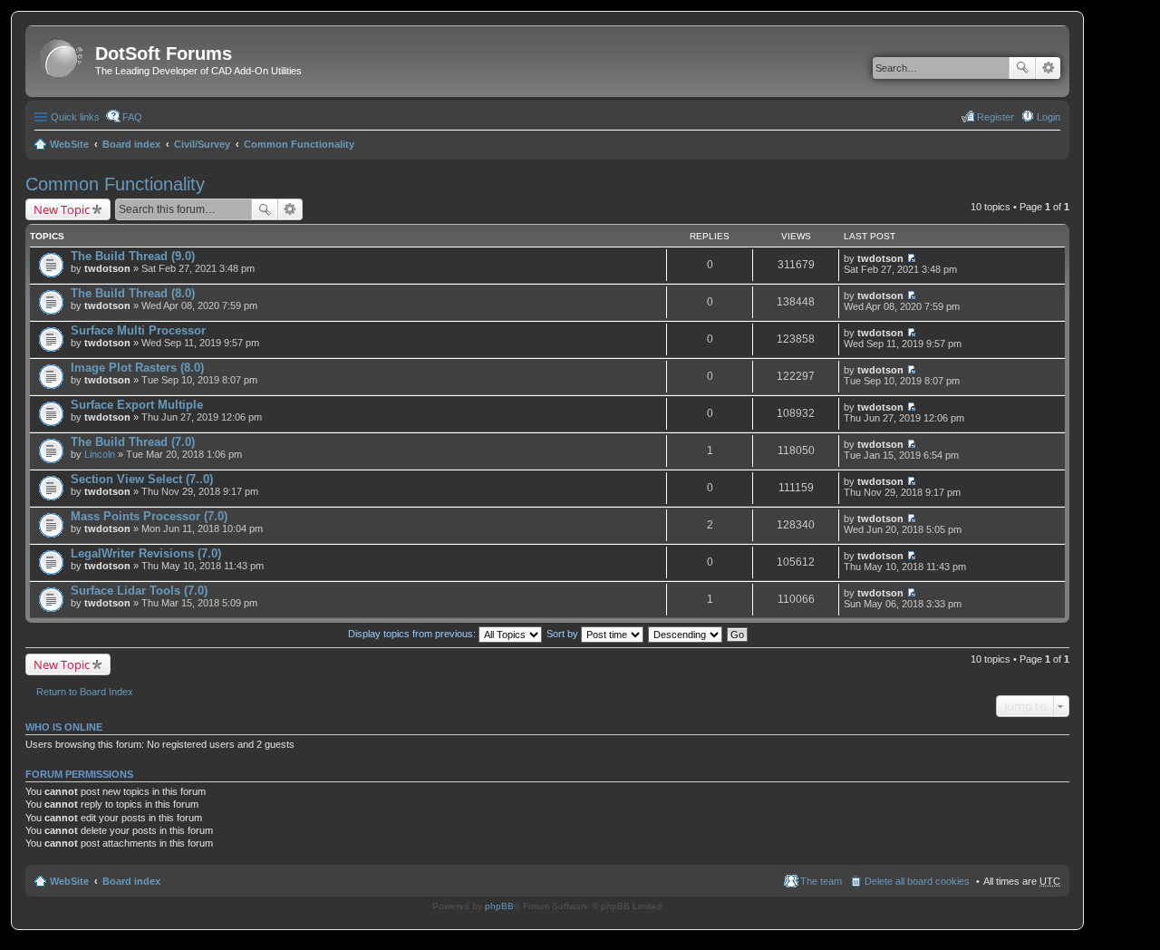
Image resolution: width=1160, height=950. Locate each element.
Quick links (75, 116)
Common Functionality (299, 144)
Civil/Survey (202, 144)
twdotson (107, 268)
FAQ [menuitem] (132, 116)
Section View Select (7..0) (142, 479)
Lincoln (99, 454)
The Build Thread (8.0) (133, 293)
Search (1022, 68)
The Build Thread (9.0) (133, 256)
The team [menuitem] (821, 881)
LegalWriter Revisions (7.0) (146, 553)
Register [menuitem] (995, 116)
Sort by (563, 633)
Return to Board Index (84, 691)
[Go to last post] (911, 258)
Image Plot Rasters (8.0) (137, 367)
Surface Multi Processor (138, 330)
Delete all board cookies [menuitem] (917, 881)
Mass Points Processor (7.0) (149, 516)
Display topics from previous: (413, 633)
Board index (131, 144)
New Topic (62, 209)
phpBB (499, 906)
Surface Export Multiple (137, 405)
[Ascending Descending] (686, 633)
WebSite (69, 144)
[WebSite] (62, 59)
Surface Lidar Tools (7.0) (139, 590)
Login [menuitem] (1048, 116)
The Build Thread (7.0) (133, 442)
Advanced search (1048, 68)
